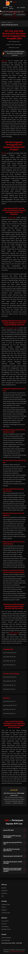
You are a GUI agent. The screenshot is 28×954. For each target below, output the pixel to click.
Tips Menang (5, 926)
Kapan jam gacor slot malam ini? (13, 856)
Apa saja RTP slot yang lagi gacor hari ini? (11, 849)
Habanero (4, 910)
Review (22, 7)
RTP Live (4, 60)
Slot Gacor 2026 (6, 912)
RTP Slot (4, 153)
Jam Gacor (4, 923)
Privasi (22, 951)
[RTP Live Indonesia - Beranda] (14, 3)
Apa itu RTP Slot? (8, 830)
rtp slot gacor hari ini (12, 328)
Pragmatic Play (5, 904)
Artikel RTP (4, 890)
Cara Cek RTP (5, 921)
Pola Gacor (11, 7)
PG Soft (3, 907)
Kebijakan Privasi (6, 929)
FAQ (18, 7)
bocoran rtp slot (14, 632)
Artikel (5, 7)
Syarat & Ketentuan (15, 951)
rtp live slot (11, 217)
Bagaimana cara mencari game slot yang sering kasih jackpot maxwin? (12, 870)
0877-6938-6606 (6, 940)
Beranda (4, 888)
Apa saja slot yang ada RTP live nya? (12, 843)
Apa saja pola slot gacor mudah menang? (12, 862)
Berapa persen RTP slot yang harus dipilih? (12, 836)
